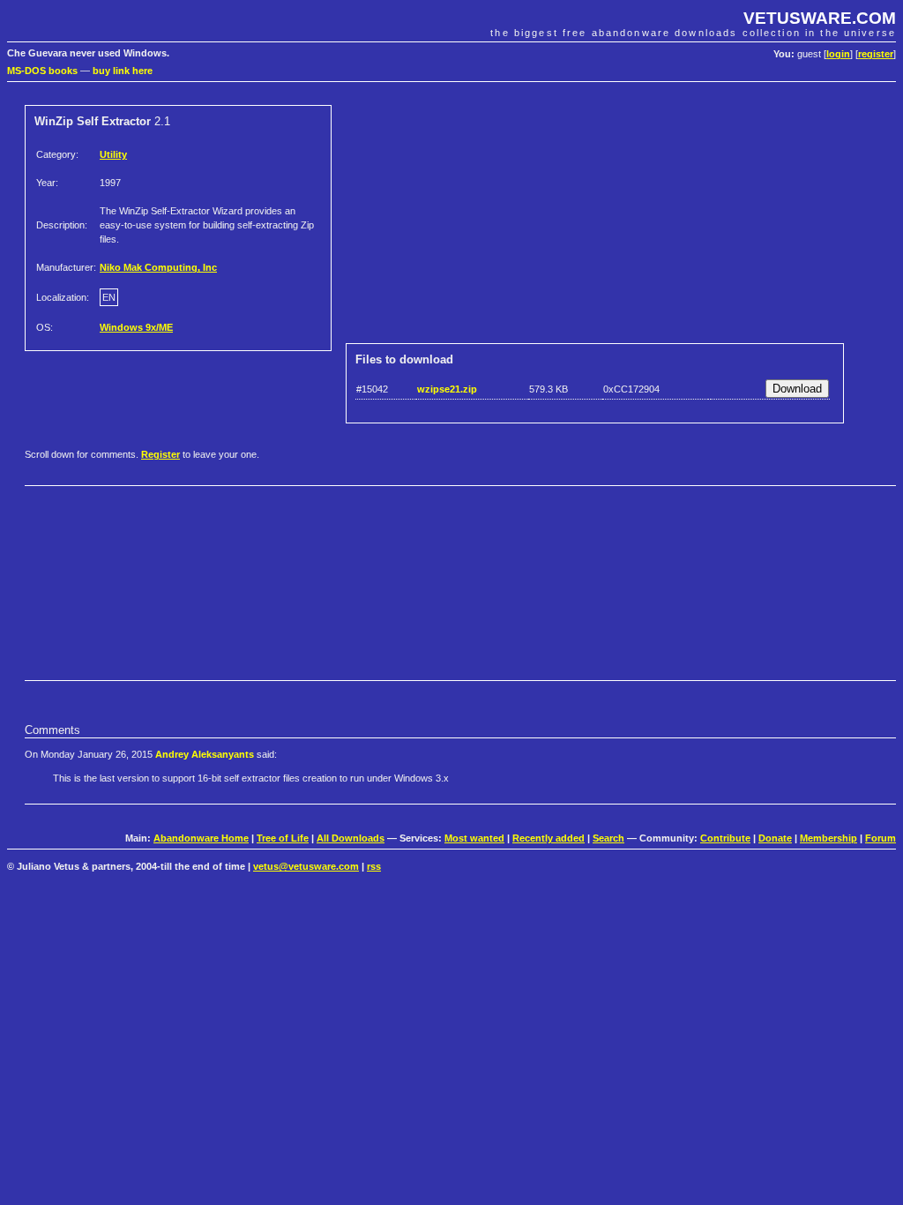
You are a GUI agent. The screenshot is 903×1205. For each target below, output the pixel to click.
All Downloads (350, 838)
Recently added (548, 838)
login (838, 54)
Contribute (725, 838)
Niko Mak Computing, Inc (158, 267)
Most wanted (474, 838)
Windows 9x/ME (136, 327)
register (875, 54)
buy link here (123, 70)
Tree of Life (283, 838)
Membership (828, 838)
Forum (880, 838)
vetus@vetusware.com (306, 866)
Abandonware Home (201, 838)
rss (374, 866)
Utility (113, 154)
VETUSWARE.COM (819, 18)
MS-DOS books (42, 70)
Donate (775, 838)
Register (160, 454)
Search (608, 838)
